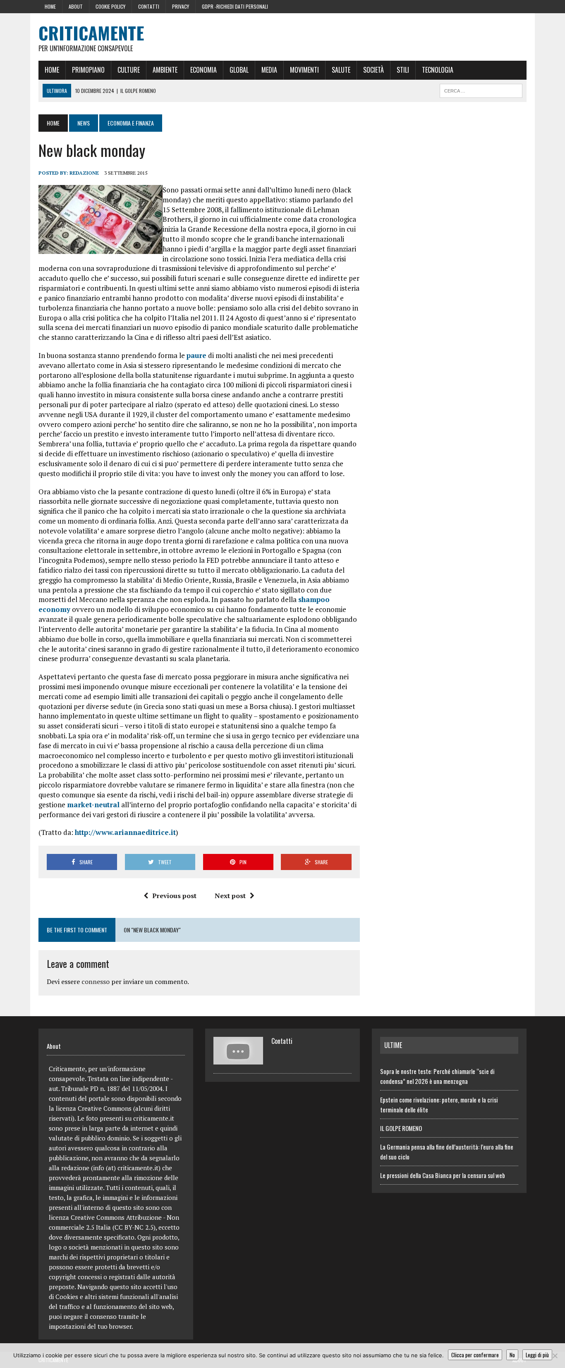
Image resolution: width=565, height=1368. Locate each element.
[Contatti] (238, 1059)
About (76, 6)
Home (50, 6)
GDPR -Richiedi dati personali (235, 6)
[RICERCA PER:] (481, 90)
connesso (95, 981)
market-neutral (93, 804)
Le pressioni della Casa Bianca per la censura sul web (442, 1175)
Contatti (148, 6)
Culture (128, 70)
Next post (230, 895)
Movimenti (304, 70)
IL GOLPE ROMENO (401, 1128)
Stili (403, 70)
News (83, 123)
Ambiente (165, 70)
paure (196, 355)
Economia (203, 70)
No (512, 1355)
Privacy (180, 6)
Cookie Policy (110, 6)
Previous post (174, 895)
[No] (555, 1355)
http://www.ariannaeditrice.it (125, 832)
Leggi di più (537, 1355)
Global (239, 70)
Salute (341, 70)
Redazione (84, 173)
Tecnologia (437, 70)
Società (373, 70)
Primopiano (88, 70)
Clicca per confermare (475, 1355)
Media (269, 70)
